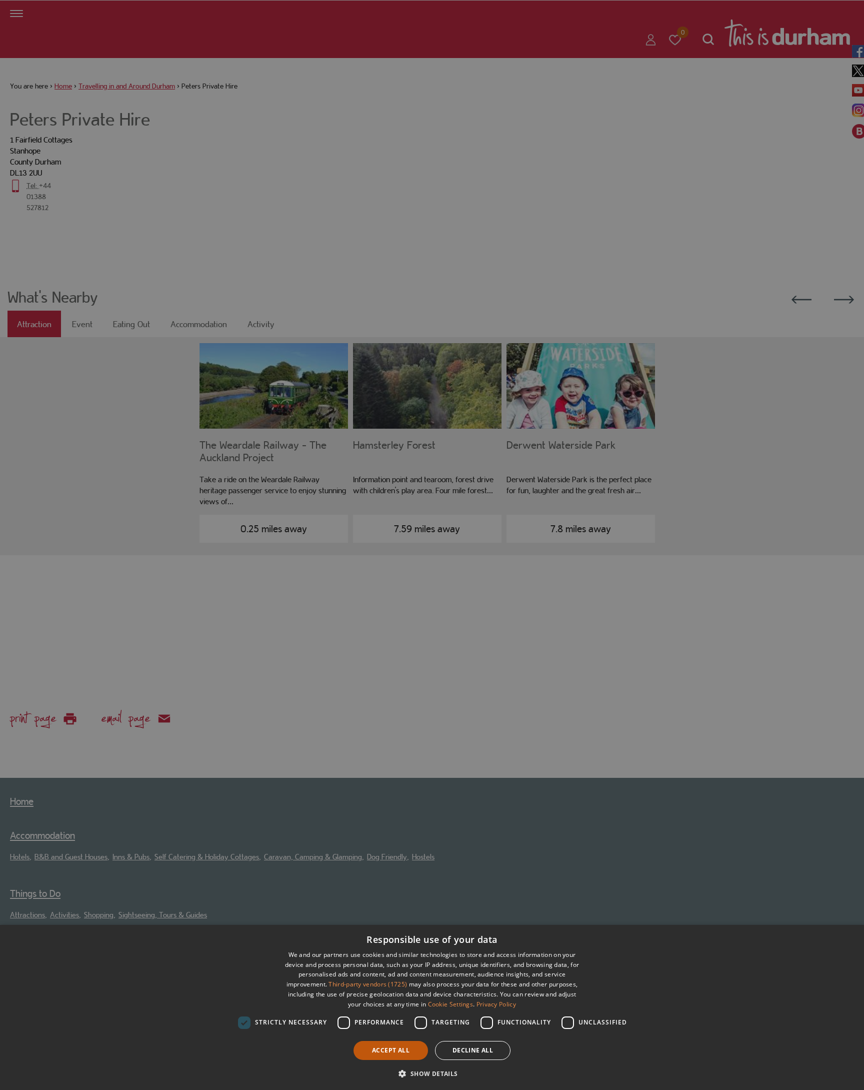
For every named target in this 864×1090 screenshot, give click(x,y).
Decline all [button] (472, 1050)
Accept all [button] (391, 1050)
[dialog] (432, 1007)
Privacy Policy (496, 1004)
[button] (432, 1072)
